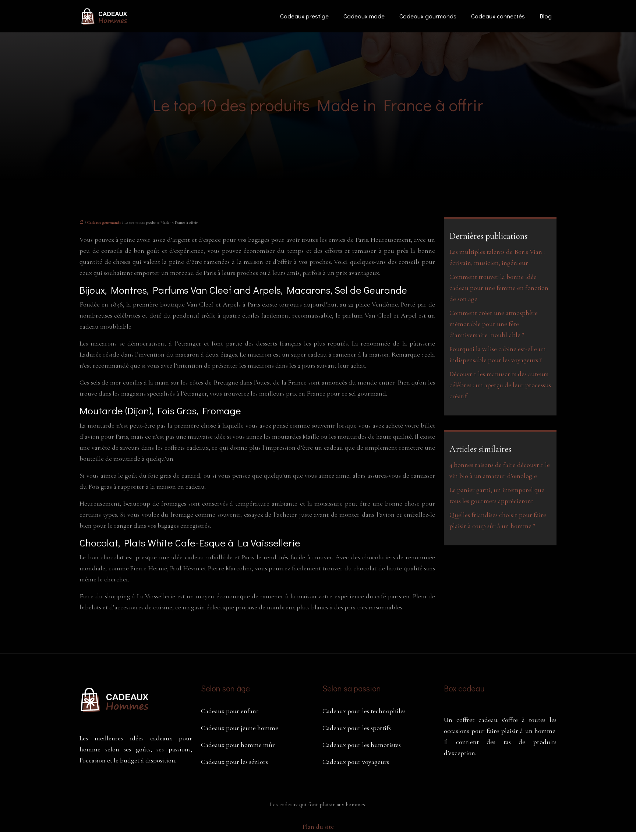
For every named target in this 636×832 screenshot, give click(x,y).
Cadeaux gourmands (427, 16)
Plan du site (318, 826)
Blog (546, 16)
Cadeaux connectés (498, 16)
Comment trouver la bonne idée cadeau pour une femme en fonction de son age (498, 288)
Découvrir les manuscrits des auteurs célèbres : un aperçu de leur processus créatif (500, 385)
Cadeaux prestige (304, 16)
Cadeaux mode (364, 16)
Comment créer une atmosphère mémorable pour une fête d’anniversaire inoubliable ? (493, 324)
